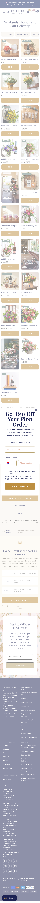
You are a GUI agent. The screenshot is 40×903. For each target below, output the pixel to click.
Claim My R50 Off (20, 486)
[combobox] (11, 463)
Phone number (11, 457)
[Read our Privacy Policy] (33, 476)
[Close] (36, 410)
